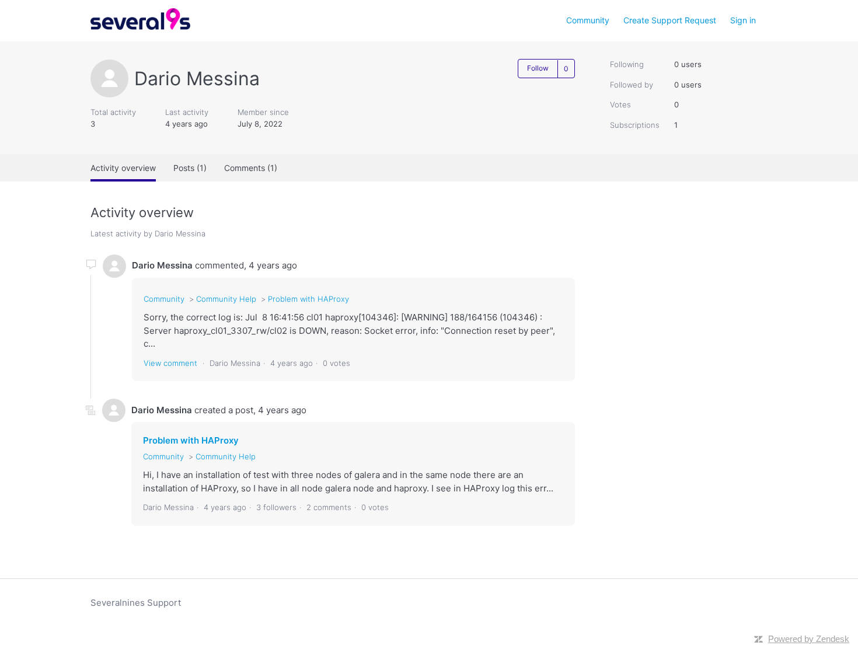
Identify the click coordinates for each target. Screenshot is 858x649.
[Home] (140, 26)
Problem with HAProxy (308, 298)
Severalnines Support (135, 602)
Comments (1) (250, 168)
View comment (170, 363)
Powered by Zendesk (808, 639)
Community (587, 20)
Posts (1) (190, 168)
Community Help (226, 298)
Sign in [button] (743, 20)
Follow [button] (538, 68)
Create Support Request (669, 20)
